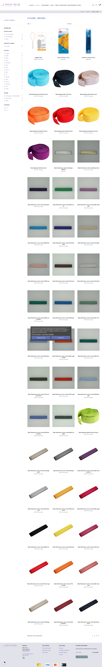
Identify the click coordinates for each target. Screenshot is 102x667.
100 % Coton (13, 98)
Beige (13, 55)
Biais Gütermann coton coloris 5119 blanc (88, 281)
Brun (13, 65)
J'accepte (61, 338)
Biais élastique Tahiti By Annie (38, 168)
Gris (13, 67)
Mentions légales (63, 652)
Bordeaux (13, 62)
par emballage (13, 36)
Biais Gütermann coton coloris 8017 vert (88, 318)
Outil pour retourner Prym (88, 57)
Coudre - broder (9, 20)
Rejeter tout (41, 338)
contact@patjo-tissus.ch (27, 653)
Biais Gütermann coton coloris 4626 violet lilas (88, 205)
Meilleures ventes (46, 650)
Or (13, 74)
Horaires (61, 648)
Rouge (13, 81)
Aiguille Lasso (38, 57)
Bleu (13, 60)
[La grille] (28, 24)
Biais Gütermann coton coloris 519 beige (88, 243)
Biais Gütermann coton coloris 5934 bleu (63, 318)
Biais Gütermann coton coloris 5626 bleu (38, 356)
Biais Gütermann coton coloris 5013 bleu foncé (88, 623)
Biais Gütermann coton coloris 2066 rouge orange (63, 357)
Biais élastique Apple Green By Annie (88, 432)
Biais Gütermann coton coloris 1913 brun (63, 281)
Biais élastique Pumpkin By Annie (38, 131)
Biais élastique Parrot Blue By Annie (38, 94)
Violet (13, 88)
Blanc (13, 58)
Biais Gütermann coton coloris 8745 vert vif (63, 205)
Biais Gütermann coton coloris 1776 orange (63, 584)
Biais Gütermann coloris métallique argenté (63, 169)
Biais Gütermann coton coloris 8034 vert (88, 356)
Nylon (13, 100)
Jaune (13, 69)
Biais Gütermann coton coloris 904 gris (63, 470)
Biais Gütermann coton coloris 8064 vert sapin (63, 433)
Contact (61, 654)
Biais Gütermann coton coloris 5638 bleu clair (88, 395)
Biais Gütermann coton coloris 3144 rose (88, 547)
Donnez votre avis (81, 657)
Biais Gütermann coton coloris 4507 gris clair (38, 509)
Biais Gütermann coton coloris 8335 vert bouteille (38, 318)
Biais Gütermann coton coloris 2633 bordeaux (63, 623)
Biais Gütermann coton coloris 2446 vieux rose (88, 584)
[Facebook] (23, 658)
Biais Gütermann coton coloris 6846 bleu (38, 243)
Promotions (45, 652)
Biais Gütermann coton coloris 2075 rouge (63, 394)
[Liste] (30, 24)
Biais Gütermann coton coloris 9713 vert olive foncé (38, 395)
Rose (13, 79)
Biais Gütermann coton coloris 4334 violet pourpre (88, 471)
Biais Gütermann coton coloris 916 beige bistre (38, 471)
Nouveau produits (46, 648)
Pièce (13, 39)
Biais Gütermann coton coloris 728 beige (38, 622)
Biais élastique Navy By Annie (63, 94)
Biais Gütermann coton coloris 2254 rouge (88, 509)
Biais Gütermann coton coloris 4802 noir (38, 547)
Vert (13, 86)
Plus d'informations (36, 334)
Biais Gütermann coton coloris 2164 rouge (38, 584)
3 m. (13, 110)
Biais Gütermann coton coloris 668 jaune (63, 547)
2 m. (13, 107)
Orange (13, 76)
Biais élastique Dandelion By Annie (88, 131)
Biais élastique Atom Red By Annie (63, 131)
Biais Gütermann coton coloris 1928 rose (38, 281)
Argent (13, 53)
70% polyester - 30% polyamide (13, 95)
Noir (13, 72)
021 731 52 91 (25, 655)
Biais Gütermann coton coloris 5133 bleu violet (63, 244)
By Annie (13, 46)
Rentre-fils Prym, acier (63, 57)
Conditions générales (64, 650)
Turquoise (13, 84)
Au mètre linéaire (13, 34)
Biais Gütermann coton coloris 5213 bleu (38, 204)
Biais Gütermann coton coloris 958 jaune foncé (63, 509)
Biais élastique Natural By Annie (88, 94)
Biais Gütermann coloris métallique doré (88, 168)
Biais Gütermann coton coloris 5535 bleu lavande (38, 433)
